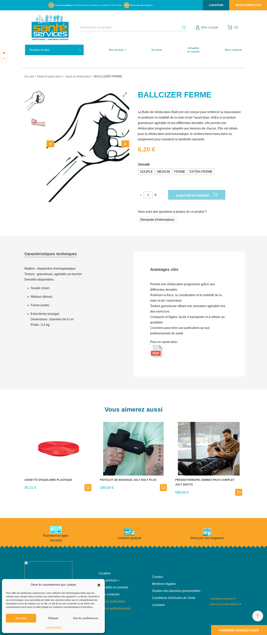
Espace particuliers (112, 601)
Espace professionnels (114, 608)
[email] (3, 53)
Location (216, 5)
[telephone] (3, 58)
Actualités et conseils (113, 587)
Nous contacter (248, 5)
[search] (184, 27)
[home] (50, 27)
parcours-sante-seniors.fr (225, 604)
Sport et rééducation (78, 76)
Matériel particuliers (49, 76)
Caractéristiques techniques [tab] (50, 254)
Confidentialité (53, 627)
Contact (157, 576)
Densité (144, 164)
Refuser (53, 618)
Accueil (29, 76)
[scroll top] (257, 616)
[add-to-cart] (87, 487)
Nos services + (117, 49)
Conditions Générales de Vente (173, 598)
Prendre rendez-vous (239, 630)
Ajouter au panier (192, 195)
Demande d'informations (157, 219)
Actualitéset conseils (193, 50)
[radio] (146, 172)
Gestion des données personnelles (176, 590)
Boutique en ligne (39, 49)
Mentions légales (164, 583)
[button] (99, 585)
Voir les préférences (85, 618)
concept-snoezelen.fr (223, 598)
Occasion (156, 49)
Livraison (158, 605)
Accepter (21, 618)
